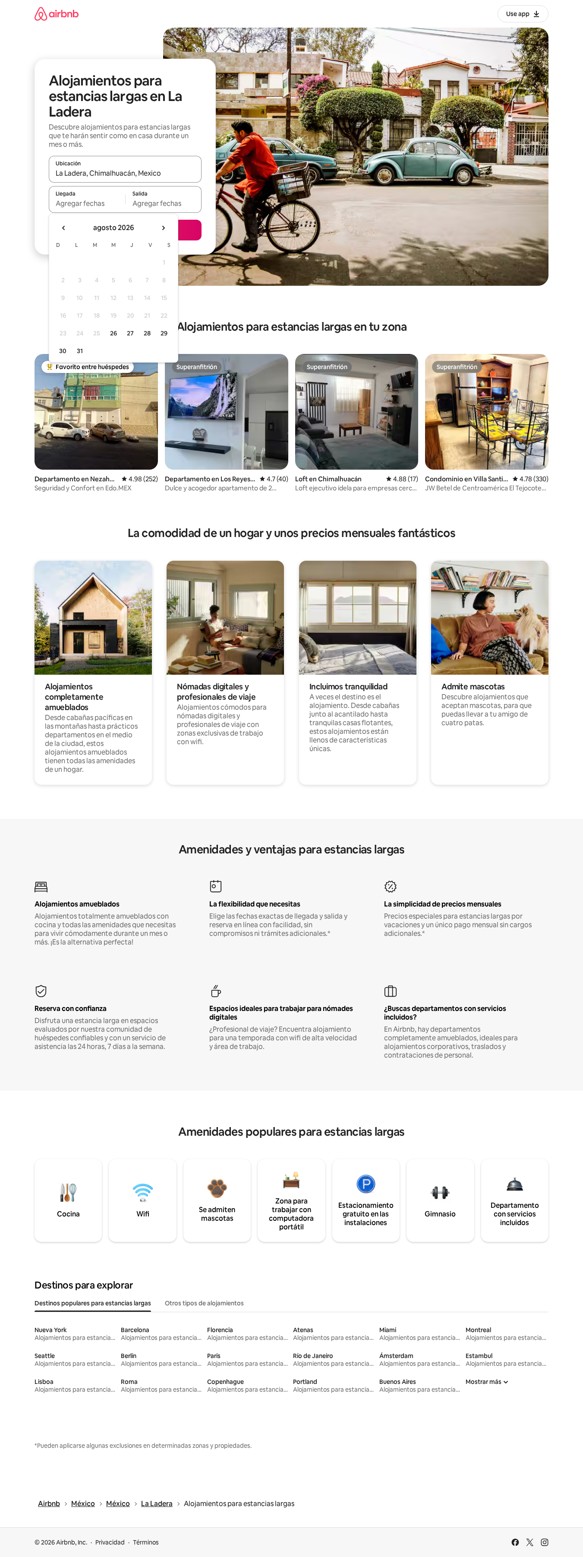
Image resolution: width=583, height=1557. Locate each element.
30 (62, 351)
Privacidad (110, 1542)
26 (113, 333)
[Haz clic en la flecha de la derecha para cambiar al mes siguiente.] (163, 228)
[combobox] (125, 173)
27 (130, 333)
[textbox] (87, 203)
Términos (146, 1542)
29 (164, 333)
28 (147, 333)
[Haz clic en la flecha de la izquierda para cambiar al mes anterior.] (63, 228)
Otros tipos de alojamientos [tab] (204, 1303)
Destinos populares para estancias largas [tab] (93, 1303)
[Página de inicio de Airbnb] (57, 13)
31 (80, 351)
